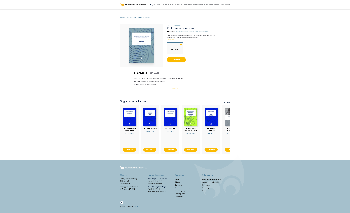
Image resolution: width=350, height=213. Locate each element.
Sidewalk (135, 206)
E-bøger (164, 4)
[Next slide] (230, 129)
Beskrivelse (140, 73)
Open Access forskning (184, 4)
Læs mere (170, 40)
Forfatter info (225, 4)
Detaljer (155, 73)
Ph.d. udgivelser (214, 4)
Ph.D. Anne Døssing (150, 128)
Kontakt (204, 191)
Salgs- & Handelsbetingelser (211, 179)
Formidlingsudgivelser (200, 4)
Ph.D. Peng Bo (170, 128)
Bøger (158, 4)
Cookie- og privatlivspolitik (210, 182)
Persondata (206, 185)
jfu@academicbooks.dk (155, 183)
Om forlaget (206, 188)
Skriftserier (172, 4)
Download (176, 60)
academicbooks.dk (160, 191)
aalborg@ (151, 191)
